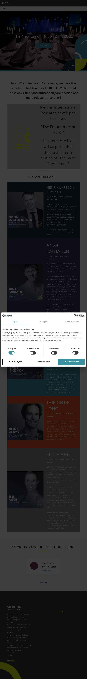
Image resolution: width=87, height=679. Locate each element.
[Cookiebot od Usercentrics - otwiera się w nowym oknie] (75, 315)
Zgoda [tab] (15, 322)
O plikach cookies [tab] (72, 322)
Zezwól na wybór (43, 362)
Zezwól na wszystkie (71, 362)
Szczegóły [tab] (44, 322)
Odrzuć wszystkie (15, 362)
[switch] (33, 353)
